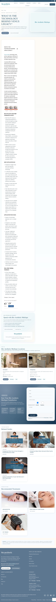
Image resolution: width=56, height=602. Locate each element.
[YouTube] (51, 595)
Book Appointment (9, 329)
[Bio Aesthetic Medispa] (5, 4)
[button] (11, 49)
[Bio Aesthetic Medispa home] (6, 553)
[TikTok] (54, 595)
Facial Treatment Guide (33, 565)
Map (16, 379)
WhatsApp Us (18, 329)
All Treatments (3, 576)
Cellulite (30, 558)
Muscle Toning (31, 563)
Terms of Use (39, 599)
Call (29, 580)
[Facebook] (48, 595)
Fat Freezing (31, 561)
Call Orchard (6, 379)
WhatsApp (46, 4)
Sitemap (44, 599)
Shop (2, 583)
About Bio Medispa (15, 568)
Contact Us (52, 4)
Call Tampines (33, 379)
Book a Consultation (6, 568)
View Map (38, 580)
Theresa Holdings (12, 563)
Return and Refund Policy (50, 599)
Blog (5, 10)
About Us (2, 574)
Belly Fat (30, 556)
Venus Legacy (7, 54)
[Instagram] (45, 595)
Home (2, 10)
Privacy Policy (46, 417)
